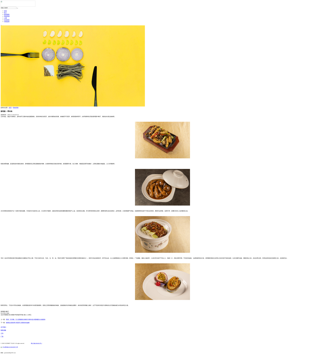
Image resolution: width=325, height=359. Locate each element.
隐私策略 (3, 330)
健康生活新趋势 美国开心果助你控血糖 (17, 322)
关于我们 (3, 327)
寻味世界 (6, 21)
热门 (5, 12)
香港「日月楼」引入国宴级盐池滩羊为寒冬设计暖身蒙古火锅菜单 (25, 319)
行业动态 (6, 19)
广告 (2, 336)
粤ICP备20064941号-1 (36, 343)
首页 (5, 11)
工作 (2, 333)
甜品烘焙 (6, 14)
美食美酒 (6, 16)
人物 (5, 18)
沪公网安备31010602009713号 (10, 347)
